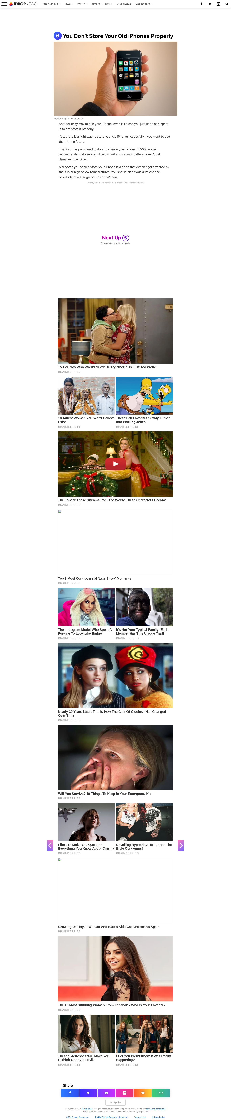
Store (108, 4)
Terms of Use (140, 1117)
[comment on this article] (143, 1093)
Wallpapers (143, 3)
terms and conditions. (156, 1108)
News (67, 3)
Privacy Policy (158, 1117)
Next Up (114, 238)
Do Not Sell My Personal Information (111, 1117)
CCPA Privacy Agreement (77, 1117)
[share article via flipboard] (124, 1093)
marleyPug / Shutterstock (68, 118)
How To (80, 3)
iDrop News (87, 1108)
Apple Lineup (50, 3)
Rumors (95, 3)
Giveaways (124, 3)
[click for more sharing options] (161, 1093)
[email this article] (106, 1093)
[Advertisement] (115, 20)
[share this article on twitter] (88, 1093)
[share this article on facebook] (70, 1093)
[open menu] (4, 4)
